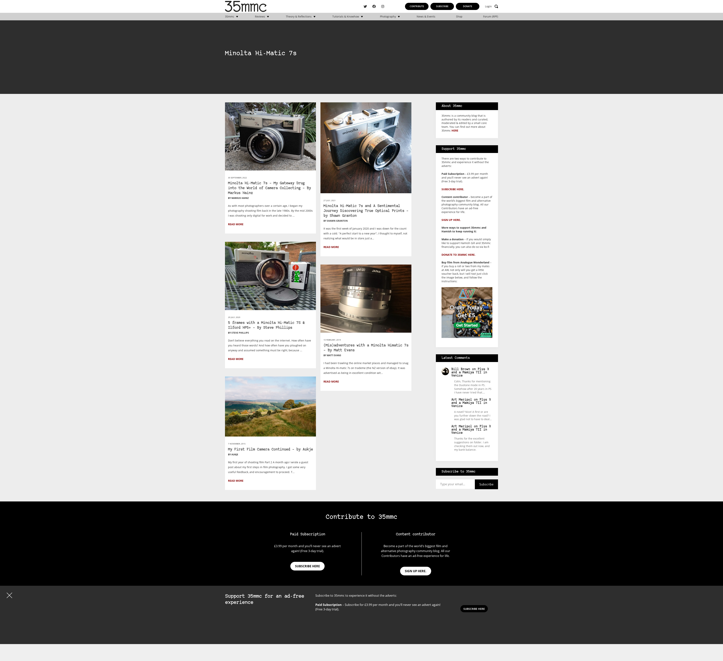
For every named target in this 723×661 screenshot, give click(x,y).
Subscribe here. (453, 189)
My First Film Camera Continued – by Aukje (270, 449)
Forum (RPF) (490, 16)
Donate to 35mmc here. (458, 254)
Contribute (417, 6)
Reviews (260, 16)
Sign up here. (451, 220)
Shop (459, 16)
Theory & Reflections (299, 16)
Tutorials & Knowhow (345, 16)
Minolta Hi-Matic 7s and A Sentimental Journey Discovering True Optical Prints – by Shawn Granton (365, 211)
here (454, 130)
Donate (467, 6)
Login (488, 6)
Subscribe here (307, 566)
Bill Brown (460, 369)
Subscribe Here (474, 609)
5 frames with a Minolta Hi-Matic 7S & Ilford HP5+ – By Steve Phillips (266, 325)
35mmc (229, 16)
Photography (388, 16)
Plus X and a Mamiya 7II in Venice (470, 372)
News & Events (426, 16)
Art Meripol (461, 399)
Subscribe (442, 6)
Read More (235, 224)
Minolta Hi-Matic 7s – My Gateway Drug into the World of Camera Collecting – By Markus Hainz (269, 188)
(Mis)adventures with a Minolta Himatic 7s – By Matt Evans (365, 348)
